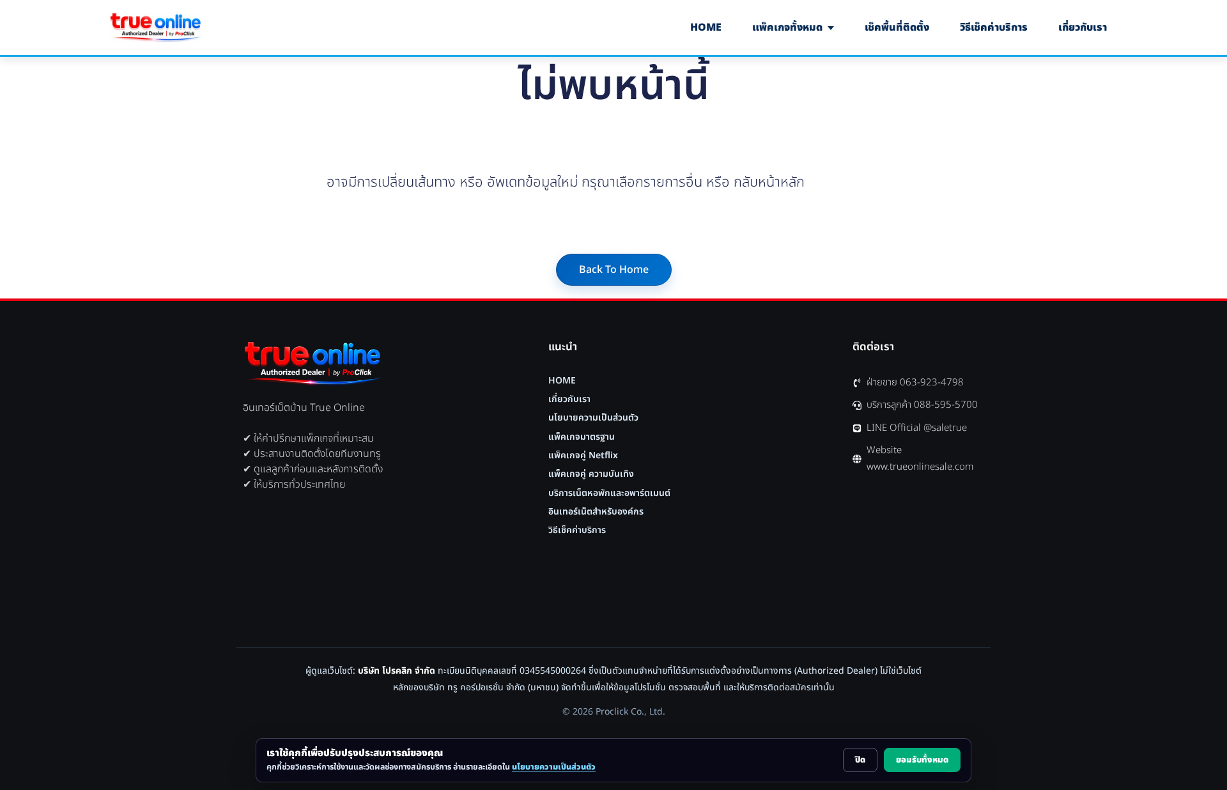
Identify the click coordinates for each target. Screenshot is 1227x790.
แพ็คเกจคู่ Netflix (583, 455)
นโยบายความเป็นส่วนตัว (593, 418)
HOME (706, 27)
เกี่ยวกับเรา (1082, 27)
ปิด (860, 760)
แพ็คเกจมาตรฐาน (581, 437)
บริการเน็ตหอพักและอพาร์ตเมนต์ (609, 493)
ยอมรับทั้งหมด (922, 760)
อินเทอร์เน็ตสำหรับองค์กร (596, 512)
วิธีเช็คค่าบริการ (994, 27)
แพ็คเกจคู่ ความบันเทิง (591, 474)
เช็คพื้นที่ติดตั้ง (897, 27)
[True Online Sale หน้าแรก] (156, 27)
